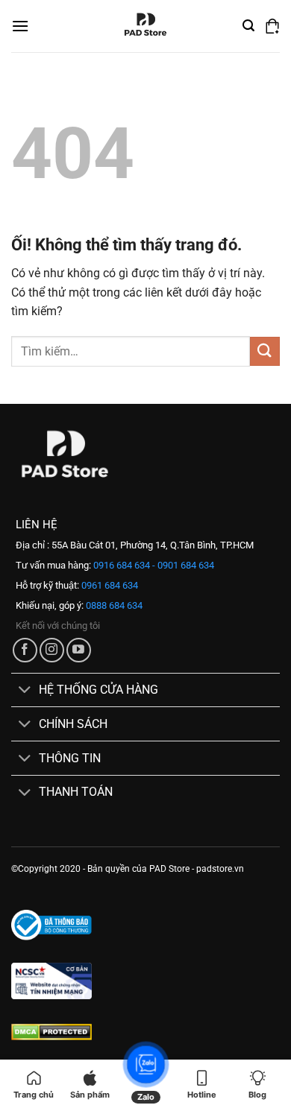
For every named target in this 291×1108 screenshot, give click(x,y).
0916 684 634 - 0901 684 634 (152, 565)
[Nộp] (265, 351)
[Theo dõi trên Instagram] (52, 650)
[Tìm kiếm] (248, 25)
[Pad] (145, 26)
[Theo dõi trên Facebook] (25, 650)
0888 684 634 (113, 605)
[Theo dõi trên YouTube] (78, 650)
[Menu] (20, 25)
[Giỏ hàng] (272, 26)
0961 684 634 (108, 585)
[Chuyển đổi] (24, 691)
